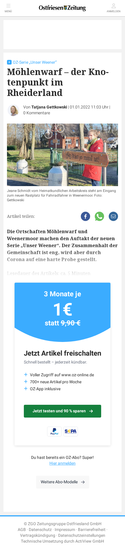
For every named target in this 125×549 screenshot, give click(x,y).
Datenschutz (40, 530)
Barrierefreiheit (92, 530)
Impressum (65, 530)
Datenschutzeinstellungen (81, 535)
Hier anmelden (62, 463)
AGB (22, 530)
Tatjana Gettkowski (49, 107)
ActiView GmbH (89, 541)
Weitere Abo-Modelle (59, 482)
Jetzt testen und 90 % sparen (59, 411)
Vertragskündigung (37, 535)
